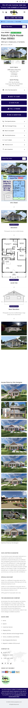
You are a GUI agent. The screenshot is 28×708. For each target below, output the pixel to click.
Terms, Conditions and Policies (11, 637)
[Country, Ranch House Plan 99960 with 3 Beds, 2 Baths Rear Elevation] (14, 297)
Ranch (6, 30)
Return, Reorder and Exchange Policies (13, 633)
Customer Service (8, 627)
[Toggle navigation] (24, 26)
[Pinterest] (17, 1)
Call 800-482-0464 (14, 18)
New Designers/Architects (10, 640)
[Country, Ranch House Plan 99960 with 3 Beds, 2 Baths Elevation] (14, 53)
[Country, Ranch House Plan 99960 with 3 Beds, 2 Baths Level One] (14, 258)
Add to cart (14, 97)
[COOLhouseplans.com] (14, 12)
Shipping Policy (7, 630)
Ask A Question (14, 115)
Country (3, 30)
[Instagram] (22, 1)
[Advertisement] (14, 366)
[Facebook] (20, 1)
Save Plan (14, 103)
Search (5, 624)
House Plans (10, 21)
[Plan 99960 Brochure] (14, 182)
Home (4, 21)
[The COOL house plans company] (5, 680)
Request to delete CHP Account (11, 643)
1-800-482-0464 (8, 658)
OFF (11, 44)
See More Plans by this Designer (10, 543)
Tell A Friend (14, 109)
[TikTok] (25, 1)
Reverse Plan (14, 224)
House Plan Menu (7, 26)
